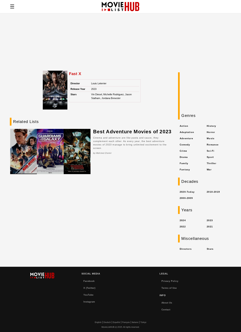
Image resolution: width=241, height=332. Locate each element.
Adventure (186, 138)
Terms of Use (169, 288)
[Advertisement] (120, 46)
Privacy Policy (169, 281)
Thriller (211, 163)
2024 (183, 220)
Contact (165, 309)
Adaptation (187, 132)
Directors (186, 249)
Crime (183, 151)
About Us (166, 303)
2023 (210, 220)
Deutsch (107, 322)
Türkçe (143, 322)
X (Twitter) (89, 288)
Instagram (89, 302)
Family (184, 163)
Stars (210, 249)
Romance (213, 144)
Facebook (89, 281)
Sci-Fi (210, 151)
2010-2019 (213, 192)
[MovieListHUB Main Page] (120, 6)
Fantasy (185, 169)
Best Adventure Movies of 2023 (132, 131)
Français (126, 322)
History (211, 126)
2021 (210, 226)
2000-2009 (186, 198)
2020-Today (187, 192)
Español (116, 322)
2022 (183, 226)
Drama (184, 157)
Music (210, 138)
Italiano (135, 322)
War (209, 169)
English (98, 322)
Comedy (185, 144)
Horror (211, 132)
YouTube (88, 295)
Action (184, 126)
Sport (210, 157)
